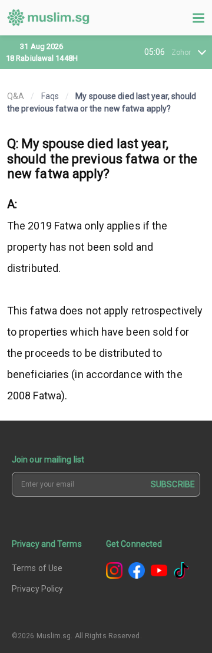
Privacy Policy (37, 588)
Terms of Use (37, 568)
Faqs (50, 96)
